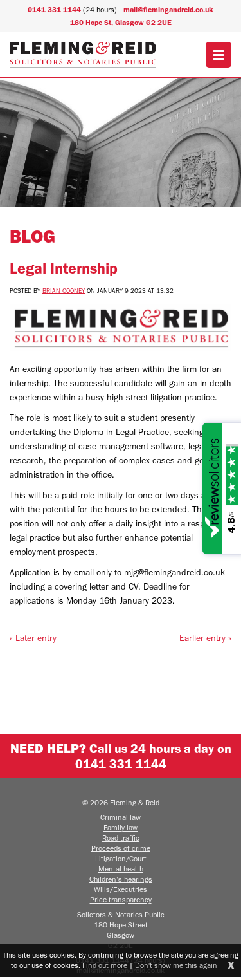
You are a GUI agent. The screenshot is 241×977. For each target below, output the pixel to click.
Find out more (104, 965)
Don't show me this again (176, 965)
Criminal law (120, 817)
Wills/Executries (120, 889)
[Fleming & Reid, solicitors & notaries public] (83, 55)
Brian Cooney (63, 290)
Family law (120, 827)
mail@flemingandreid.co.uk (168, 9)
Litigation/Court (121, 858)
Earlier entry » (205, 638)
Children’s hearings (120, 879)
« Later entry (33, 638)
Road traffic (120, 837)
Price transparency (121, 899)
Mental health (120, 868)
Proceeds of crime (120, 848)
